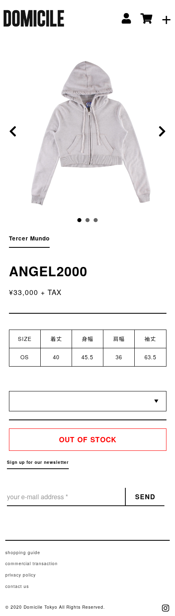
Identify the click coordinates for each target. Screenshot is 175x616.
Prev (15, 131)
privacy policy (20, 575)
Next (159, 131)
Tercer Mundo (29, 238)
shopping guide (22, 552)
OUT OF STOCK (87, 439)
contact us (17, 586)
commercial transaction (31, 563)
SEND (145, 496)
